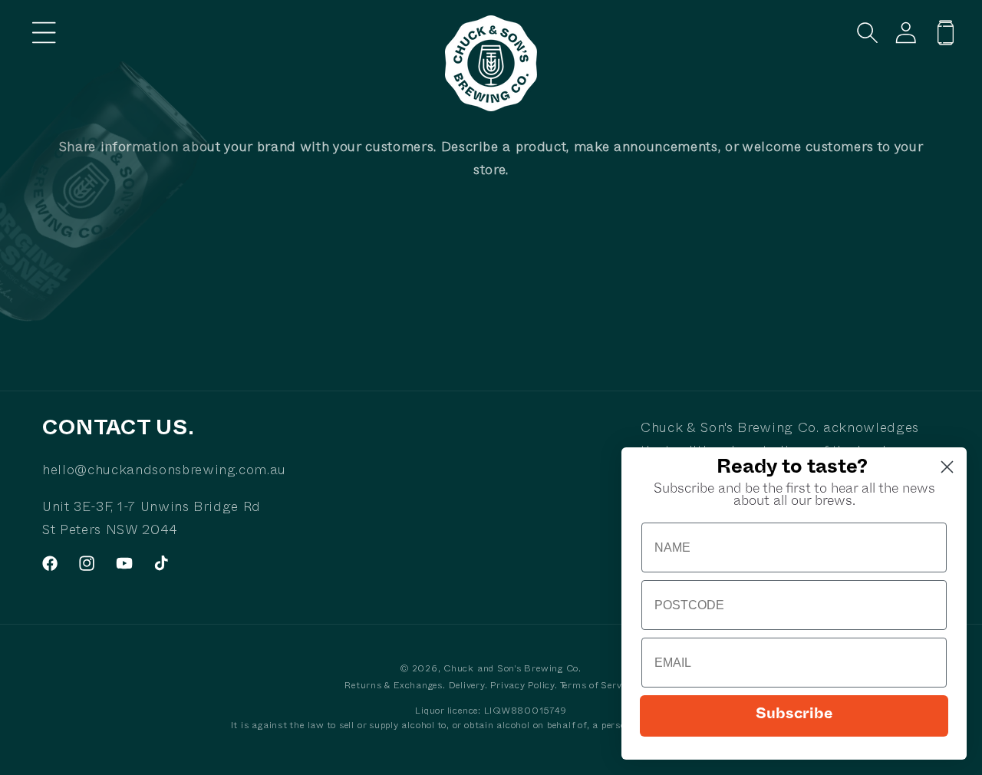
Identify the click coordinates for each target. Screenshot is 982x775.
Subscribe (794, 716)
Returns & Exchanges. (394, 686)
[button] (44, 33)
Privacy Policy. (524, 686)
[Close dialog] (947, 466)
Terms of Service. (599, 686)
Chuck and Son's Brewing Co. (512, 670)
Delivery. (470, 686)
